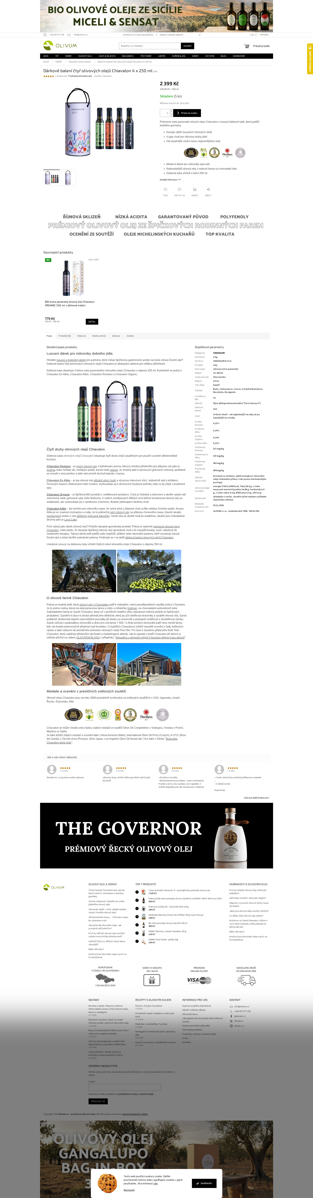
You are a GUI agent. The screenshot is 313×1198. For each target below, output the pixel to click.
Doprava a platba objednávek (138, 34)
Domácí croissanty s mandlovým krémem (155, 1042)
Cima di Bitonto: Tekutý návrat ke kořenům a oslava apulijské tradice (106, 1054)
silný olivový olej (119, 512)
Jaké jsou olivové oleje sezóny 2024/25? (249, 911)
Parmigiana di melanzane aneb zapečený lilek (155, 1033)
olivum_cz (239, 1026)
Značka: (103, 76)
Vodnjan (132, 608)
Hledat (188, 45)
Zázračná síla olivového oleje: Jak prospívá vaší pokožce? (105, 927)
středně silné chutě (105, 480)
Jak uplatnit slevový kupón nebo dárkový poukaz (202, 1020)
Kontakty (186, 1042)
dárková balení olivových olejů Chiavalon (149, 537)
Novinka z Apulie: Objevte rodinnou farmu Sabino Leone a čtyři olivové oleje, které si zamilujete (108, 1009)
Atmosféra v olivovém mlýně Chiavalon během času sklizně (150, 637)
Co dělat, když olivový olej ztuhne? (246, 915)
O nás (185, 1038)
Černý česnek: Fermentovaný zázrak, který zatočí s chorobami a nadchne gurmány (107, 893)
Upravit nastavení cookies (135, 1114)
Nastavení (129, 1190)
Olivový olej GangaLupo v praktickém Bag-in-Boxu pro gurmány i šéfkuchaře (107, 1043)
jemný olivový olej (86, 466)
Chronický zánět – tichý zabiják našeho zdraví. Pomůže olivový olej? (107, 911)
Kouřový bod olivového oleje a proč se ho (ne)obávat (108, 956)
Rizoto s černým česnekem (148, 1006)
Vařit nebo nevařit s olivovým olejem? (247, 898)
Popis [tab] (49, 336)
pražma (51, 470)
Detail (92, 321)
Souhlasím (206, 1183)
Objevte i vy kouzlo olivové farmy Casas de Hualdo (249, 905)
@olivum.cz (239, 1016)
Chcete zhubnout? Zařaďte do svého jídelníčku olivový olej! (107, 903)
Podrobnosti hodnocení (80, 76)
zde (156, 1183)
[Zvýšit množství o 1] (171, 111)
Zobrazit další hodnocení (256, 798)
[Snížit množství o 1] (171, 115)
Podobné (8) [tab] (65, 336)
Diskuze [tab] (116, 336)
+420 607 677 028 (242, 1011)
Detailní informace (169, 179)
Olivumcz (238, 1021)
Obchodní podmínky (192, 1029)
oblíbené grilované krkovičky (93, 516)
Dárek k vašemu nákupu (171, 34)
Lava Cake (70, 519)
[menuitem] (46, 56)
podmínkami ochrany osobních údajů (135, 1094)
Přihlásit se (98, 1101)
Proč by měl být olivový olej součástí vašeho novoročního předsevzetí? (107, 935)
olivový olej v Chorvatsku (94, 604)
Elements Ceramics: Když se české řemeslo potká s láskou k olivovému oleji (108, 1021)
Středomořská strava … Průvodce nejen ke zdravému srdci (108, 919)
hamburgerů (54, 516)
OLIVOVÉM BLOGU (88, 637)
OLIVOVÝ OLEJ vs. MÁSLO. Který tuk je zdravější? (107, 943)
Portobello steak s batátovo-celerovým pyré (154, 1015)
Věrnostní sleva (189, 1014)
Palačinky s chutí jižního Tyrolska (151, 1024)
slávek (114, 470)
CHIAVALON (219, 353)
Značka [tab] (130, 336)
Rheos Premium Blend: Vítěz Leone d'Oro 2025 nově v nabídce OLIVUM (109, 1032)
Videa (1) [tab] (81, 336)
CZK (252, 34)
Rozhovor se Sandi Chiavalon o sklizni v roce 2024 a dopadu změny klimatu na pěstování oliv (248, 924)
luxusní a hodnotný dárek (71, 360)
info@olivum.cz (241, 1006)
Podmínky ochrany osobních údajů (199, 1034)
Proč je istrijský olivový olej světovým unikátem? (248, 892)
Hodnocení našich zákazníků (196, 1025)
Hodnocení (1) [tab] (99, 336)
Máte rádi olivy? (96, 949)
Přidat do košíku (189, 113)
